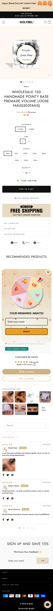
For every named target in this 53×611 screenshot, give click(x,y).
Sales (4, 572)
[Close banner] (50, 6)
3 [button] (28, 528)
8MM (8, 153)
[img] (7, 445)
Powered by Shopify (26, 608)
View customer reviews (16, 348)
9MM (16, 153)
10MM (25, 153)
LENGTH (26, 149)
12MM (44, 153)
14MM (26, 160)
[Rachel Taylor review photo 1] (8, 464)
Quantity (26, 168)
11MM (35, 153)
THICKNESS (27, 124)
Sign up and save (10, 585)
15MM (35, 160)
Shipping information (14, 234)
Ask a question (11, 223)
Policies (6, 591)
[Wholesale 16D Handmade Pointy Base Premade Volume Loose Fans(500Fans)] (26, 210)
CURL (26, 136)
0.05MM (31, 129)
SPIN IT (26, 331)
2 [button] (23, 528)
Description (9, 229)
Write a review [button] (26, 371)
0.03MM (20, 129)
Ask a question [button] (26, 378)
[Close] (48, 272)
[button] (22, 112)
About (5, 578)
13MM (17, 160)
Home (26, 86)
